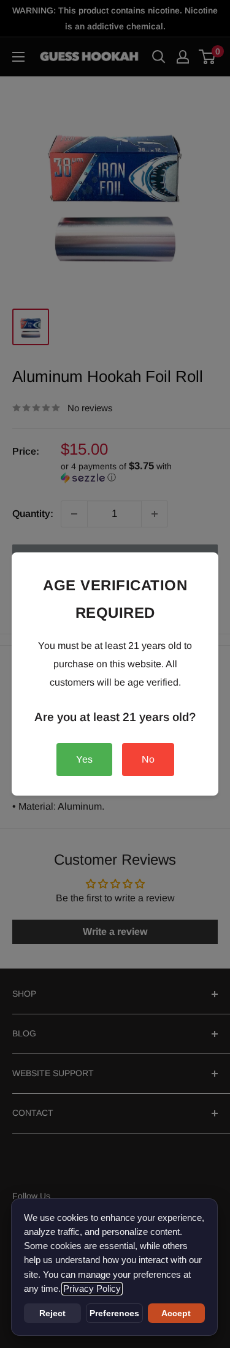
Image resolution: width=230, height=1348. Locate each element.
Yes (84, 759)
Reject (52, 1313)
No (148, 759)
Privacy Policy (92, 1289)
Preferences (114, 1313)
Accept (176, 1313)
